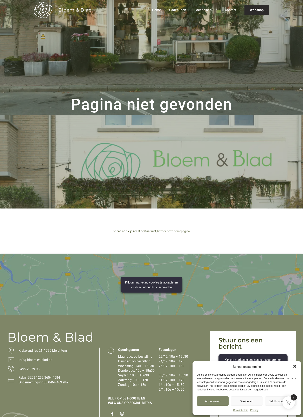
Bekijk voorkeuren (281, 401)
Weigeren (246, 401)
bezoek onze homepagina (173, 231)
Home (156, 10)
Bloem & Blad (75, 10)
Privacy (254, 410)
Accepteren (212, 401)
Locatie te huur (205, 10)
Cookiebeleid (240, 410)
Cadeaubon (177, 10)
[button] (295, 366)
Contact (230, 10)
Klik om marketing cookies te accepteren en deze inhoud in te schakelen (151, 284)
